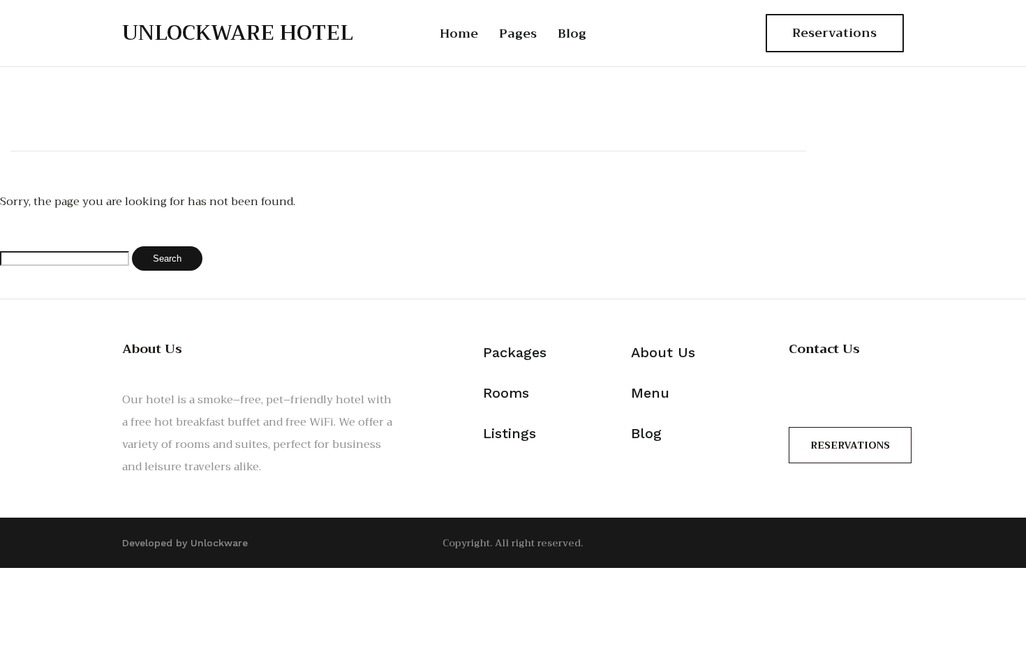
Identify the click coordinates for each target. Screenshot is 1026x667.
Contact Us (824, 349)
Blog (572, 33)
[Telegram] (732, 33)
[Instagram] (700, 33)
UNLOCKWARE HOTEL (237, 33)
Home (459, 33)
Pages (518, 33)
